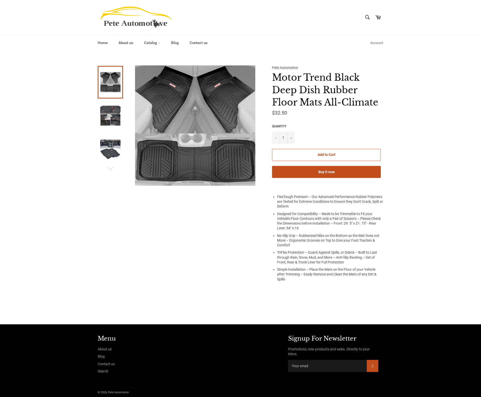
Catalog (151, 43)
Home (103, 43)
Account (376, 43)
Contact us (199, 43)
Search (103, 371)
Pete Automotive (118, 392)
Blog (175, 43)
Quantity (279, 126)
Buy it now (326, 172)
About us (125, 43)
